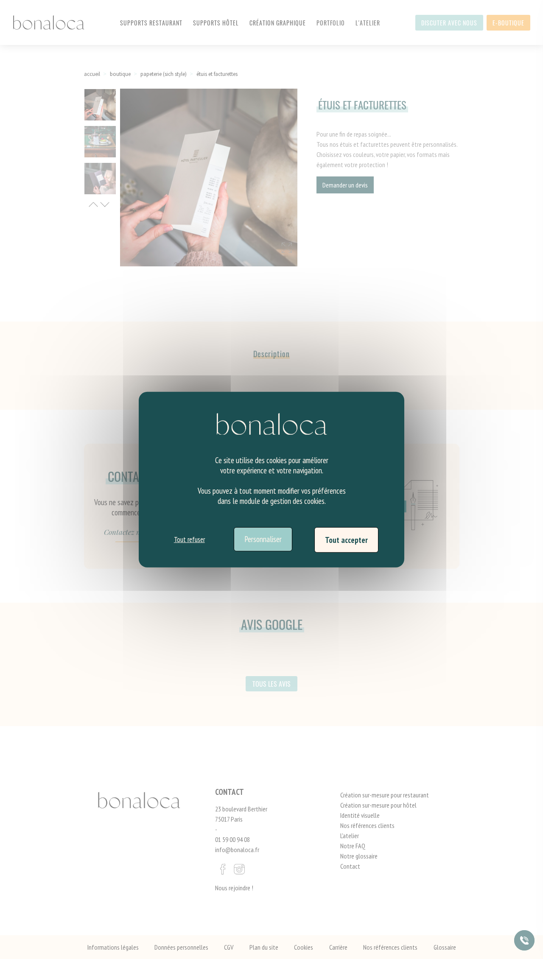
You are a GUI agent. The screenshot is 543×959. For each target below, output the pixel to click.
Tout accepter (346, 539)
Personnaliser (263, 539)
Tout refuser (189, 539)
